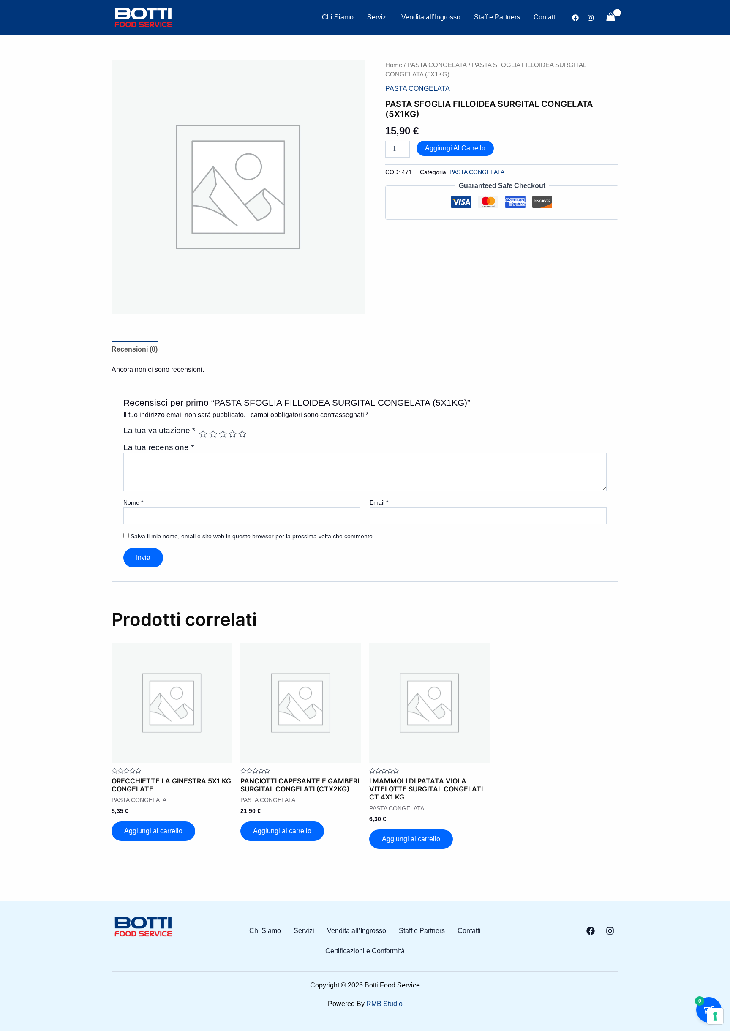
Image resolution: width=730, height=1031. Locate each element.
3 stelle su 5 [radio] (223, 434)
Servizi (377, 17)
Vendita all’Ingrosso (430, 17)
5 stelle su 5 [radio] (242, 434)
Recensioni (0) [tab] (135, 349)
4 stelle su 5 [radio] (233, 434)
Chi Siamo (338, 17)
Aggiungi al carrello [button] (153, 831)
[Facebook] (575, 17)
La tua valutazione (159, 430)
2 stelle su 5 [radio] (213, 434)
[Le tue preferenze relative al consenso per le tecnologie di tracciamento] (715, 1016)
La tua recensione (158, 447)
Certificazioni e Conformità (365, 951)
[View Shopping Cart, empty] (610, 17)
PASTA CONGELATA (437, 65)
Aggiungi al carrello (455, 148)
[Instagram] (590, 17)
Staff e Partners (497, 17)
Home (393, 65)
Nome (133, 502)
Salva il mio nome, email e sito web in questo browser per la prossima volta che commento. (252, 536)
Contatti (545, 17)
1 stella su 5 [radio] (203, 434)
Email (379, 502)
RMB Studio (384, 1003)
